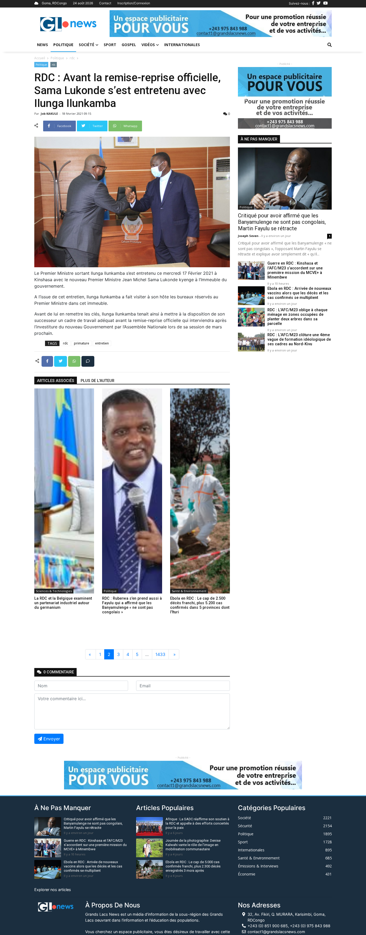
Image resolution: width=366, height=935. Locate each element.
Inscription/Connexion (133, 3)
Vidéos (148, 44)
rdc (72, 58)
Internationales (182, 44)
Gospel (129, 44)
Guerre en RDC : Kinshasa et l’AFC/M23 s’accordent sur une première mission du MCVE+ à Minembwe (295, 270)
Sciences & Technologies (54, 591)
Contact (105, 3)
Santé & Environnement (189, 591)
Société (86, 44)
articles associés (55, 381)
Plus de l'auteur (97, 381)
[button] (126, 23)
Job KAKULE (50, 114)
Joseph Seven (248, 236)
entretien (102, 343)
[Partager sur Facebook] (48, 361)
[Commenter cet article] (87, 361)
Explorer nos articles (52, 889)
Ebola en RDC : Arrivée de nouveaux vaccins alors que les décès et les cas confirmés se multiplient (299, 293)
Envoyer (51, 738)
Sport (110, 44)
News (42, 44)
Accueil (39, 58)
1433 (160, 654)
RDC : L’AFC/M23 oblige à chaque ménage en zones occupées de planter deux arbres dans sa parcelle (297, 317)
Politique (63, 44)
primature (81, 343)
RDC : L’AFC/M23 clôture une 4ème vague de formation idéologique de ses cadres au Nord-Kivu (299, 340)
